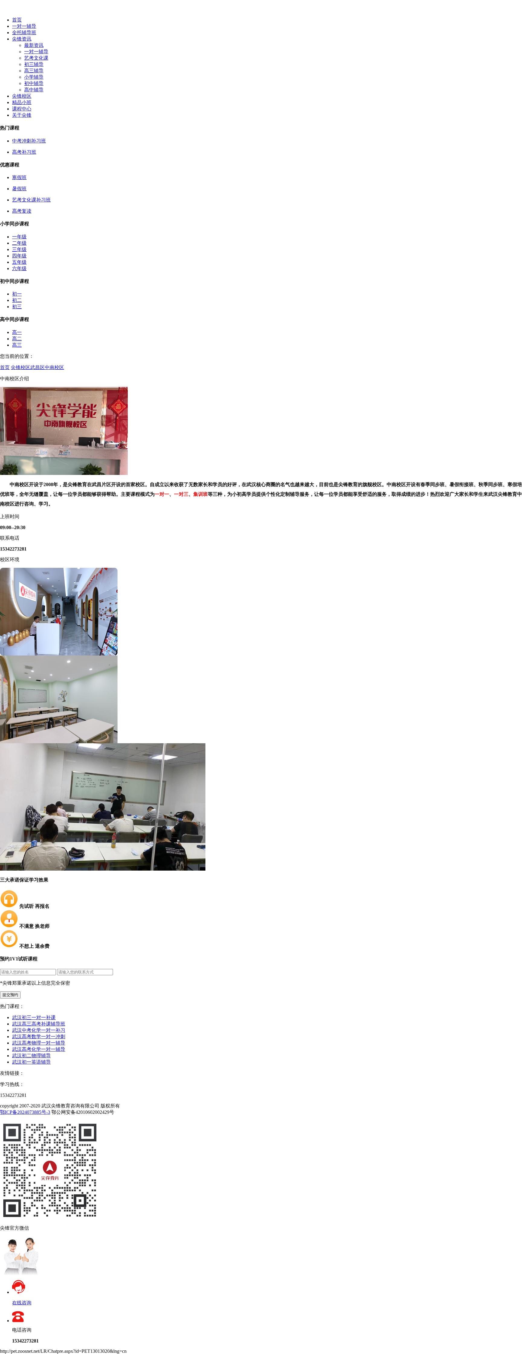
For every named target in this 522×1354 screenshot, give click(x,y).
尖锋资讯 (21, 38)
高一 (17, 332)
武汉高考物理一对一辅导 (38, 1042)
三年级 (19, 249)
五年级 (19, 262)
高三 (17, 345)
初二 (17, 300)
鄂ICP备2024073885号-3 (25, 1112)
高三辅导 (34, 70)
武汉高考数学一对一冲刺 (38, 1036)
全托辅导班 (24, 32)
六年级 (19, 268)
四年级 (19, 255)
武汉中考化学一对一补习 (38, 1030)
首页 (17, 19)
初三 (17, 306)
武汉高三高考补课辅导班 (38, 1023)
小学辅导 (34, 77)
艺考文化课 (36, 58)
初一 (17, 293)
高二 (17, 338)
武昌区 (37, 367)
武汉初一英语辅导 (31, 1062)
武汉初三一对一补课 (34, 1017)
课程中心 (21, 108)
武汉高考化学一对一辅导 (38, 1049)
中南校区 (54, 367)
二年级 (19, 243)
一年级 (19, 236)
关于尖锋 (21, 115)
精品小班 (21, 102)
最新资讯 (34, 45)
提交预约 (10, 995)
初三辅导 (34, 64)
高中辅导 (34, 89)
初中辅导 (34, 83)
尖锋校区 (21, 96)
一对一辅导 (24, 26)
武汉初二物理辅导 (31, 1055)
